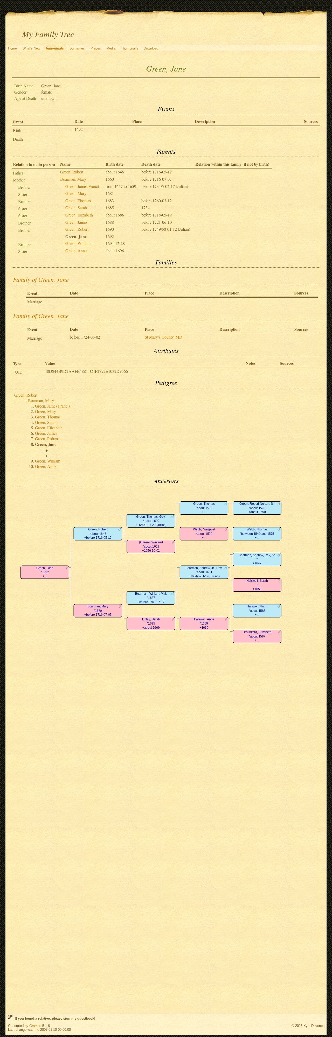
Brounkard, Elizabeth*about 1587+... (257, 636)
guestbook (85, 1018)
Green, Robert (71, 171)
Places (96, 48)
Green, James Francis (82, 186)
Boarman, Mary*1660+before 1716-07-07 (97, 611)
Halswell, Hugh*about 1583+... (257, 611)
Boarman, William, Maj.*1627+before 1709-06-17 (151, 598)
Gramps (35, 1026)
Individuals (55, 48)
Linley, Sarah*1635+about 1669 (151, 623)
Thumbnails (129, 48)
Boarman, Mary (73, 179)
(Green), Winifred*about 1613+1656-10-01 (151, 546)
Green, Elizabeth (79, 215)
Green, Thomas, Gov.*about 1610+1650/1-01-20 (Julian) (150, 521)
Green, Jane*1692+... (44, 572)
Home (12, 48)
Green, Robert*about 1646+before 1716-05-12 (97, 534)
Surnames (77, 48)
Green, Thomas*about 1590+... (204, 508)
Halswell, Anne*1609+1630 (204, 623)
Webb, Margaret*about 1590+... (204, 534)
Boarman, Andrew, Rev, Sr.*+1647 (257, 559)
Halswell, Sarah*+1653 (257, 585)
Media (110, 48)
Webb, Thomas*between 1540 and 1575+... (257, 534)
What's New (31, 48)
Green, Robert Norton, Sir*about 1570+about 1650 (256, 508)
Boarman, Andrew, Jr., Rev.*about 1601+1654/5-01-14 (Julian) (203, 572)
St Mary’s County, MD (163, 337)
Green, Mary (75, 193)
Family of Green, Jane (41, 279)
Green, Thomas (78, 200)
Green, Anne (76, 250)
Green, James (76, 222)
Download (151, 48)
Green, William (78, 243)
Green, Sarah (76, 207)
